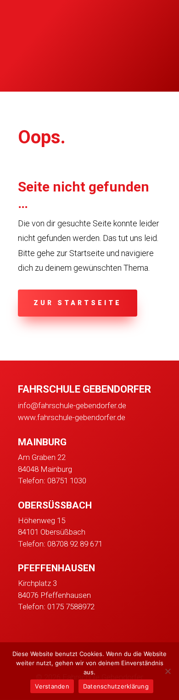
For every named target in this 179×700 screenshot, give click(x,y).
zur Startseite (78, 302)
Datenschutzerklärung (116, 686)
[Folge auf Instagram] (45, 634)
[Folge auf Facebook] (21, 634)
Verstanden (52, 686)
